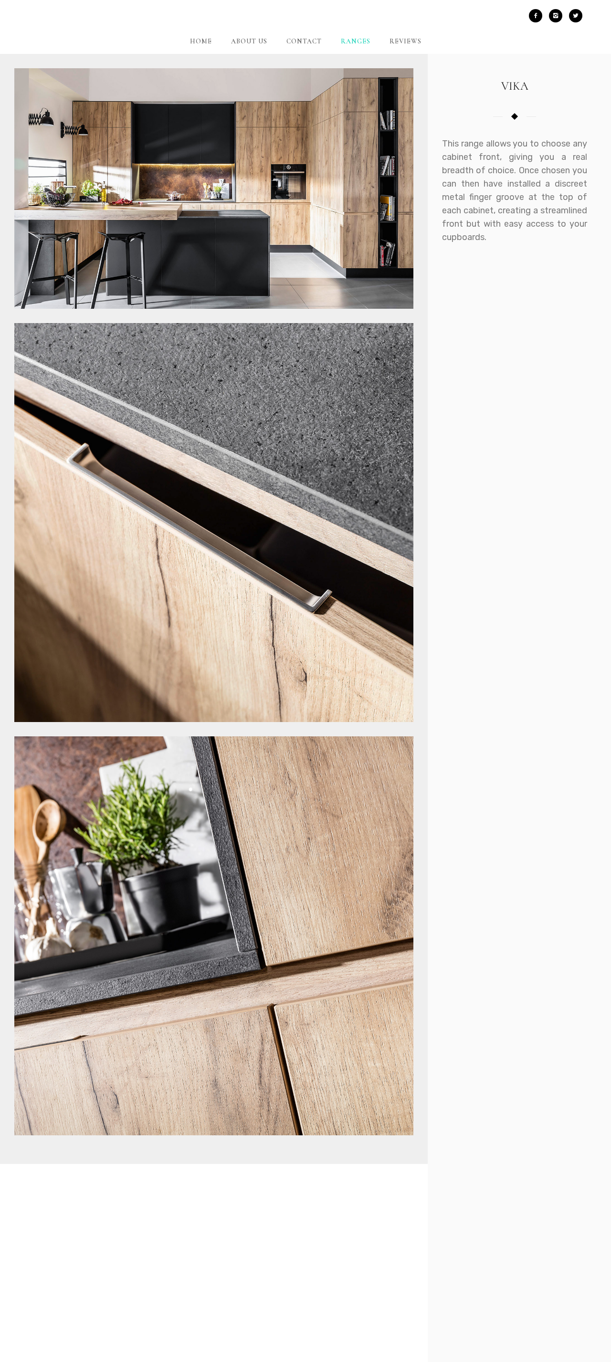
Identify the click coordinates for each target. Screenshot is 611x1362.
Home (201, 41)
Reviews (405, 41)
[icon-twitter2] (575, 15)
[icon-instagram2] (558, 15)
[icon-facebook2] (538, 15)
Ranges (355, 41)
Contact (304, 41)
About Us (249, 41)
